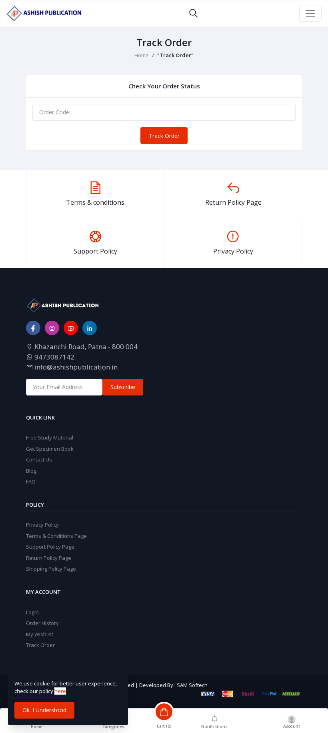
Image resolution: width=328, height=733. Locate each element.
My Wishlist (39, 634)
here (60, 691)
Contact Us (39, 459)
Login (32, 612)
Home (141, 55)
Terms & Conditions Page (56, 535)
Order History (42, 623)
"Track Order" (175, 55)
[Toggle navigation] (310, 14)
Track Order (164, 136)
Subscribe (122, 387)
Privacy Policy (42, 524)
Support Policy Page (50, 546)
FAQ (31, 481)
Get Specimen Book (50, 448)
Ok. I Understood (44, 710)
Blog (31, 470)
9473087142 (53, 357)
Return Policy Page (48, 557)
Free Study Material (49, 437)
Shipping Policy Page (51, 568)
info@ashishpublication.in (75, 366)
